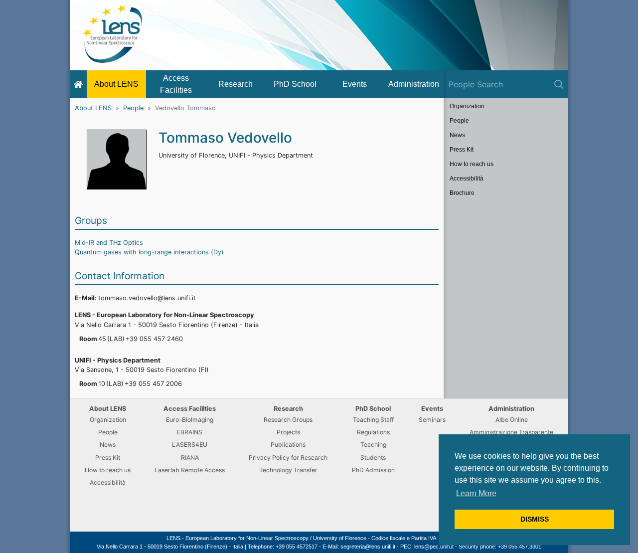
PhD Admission (373, 470)
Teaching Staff (373, 419)
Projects (288, 432)
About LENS (116, 84)
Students (373, 457)
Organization (467, 106)
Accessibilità (466, 178)
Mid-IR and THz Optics (109, 242)
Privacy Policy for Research (288, 457)
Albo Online (511, 419)
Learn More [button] (476, 493)
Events (354, 84)
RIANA (190, 457)
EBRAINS (189, 432)
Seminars (432, 419)
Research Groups (288, 419)
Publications (288, 444)
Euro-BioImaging (189, 419)
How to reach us (471, 164)
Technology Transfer (288, 470)
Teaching (373, 444)
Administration (413, 84)
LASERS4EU (189, 444)
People (133, 108)
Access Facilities (176, 84)
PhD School (295, 84)
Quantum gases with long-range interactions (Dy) (149, 252)
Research (235, 84)
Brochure (462, 192)
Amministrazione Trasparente (511, 432)
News (457, 135)
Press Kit (462, 149)
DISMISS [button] (534, 519)
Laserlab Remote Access (190, 470)
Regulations (373, 432)
